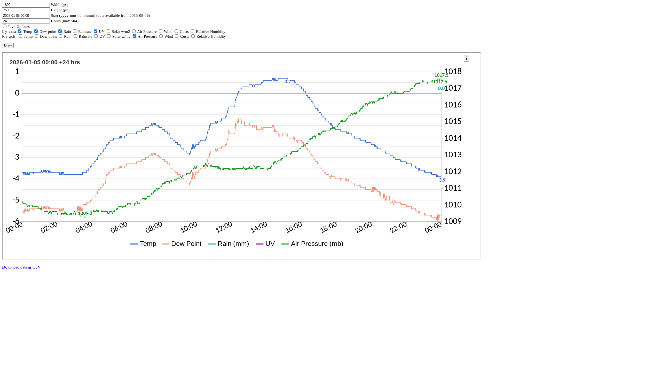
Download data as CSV (21, 267)
